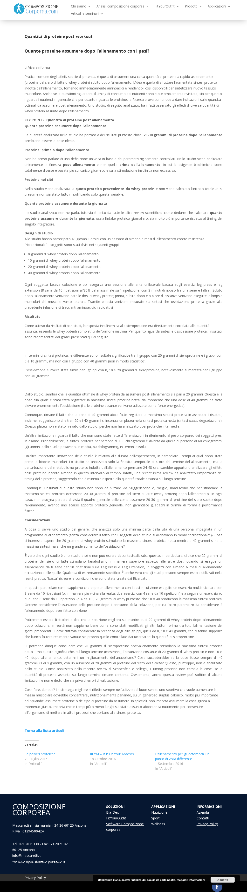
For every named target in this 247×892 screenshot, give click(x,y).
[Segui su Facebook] (217, 886)
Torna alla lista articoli (44, 730)
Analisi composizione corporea (120, 6)
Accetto (222, 880)
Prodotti (191, 6)
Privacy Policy (207, 824)
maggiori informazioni (191, 880)
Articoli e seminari (85, 14)
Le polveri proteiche (40, 754)
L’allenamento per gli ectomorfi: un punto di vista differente (182, 756)
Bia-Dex (112, 812)
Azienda (203, 812)
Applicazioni (217, 6)
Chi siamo (78, 6)
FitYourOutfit (165, 6)
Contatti (203, 818)
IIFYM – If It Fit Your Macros (112, 754)
